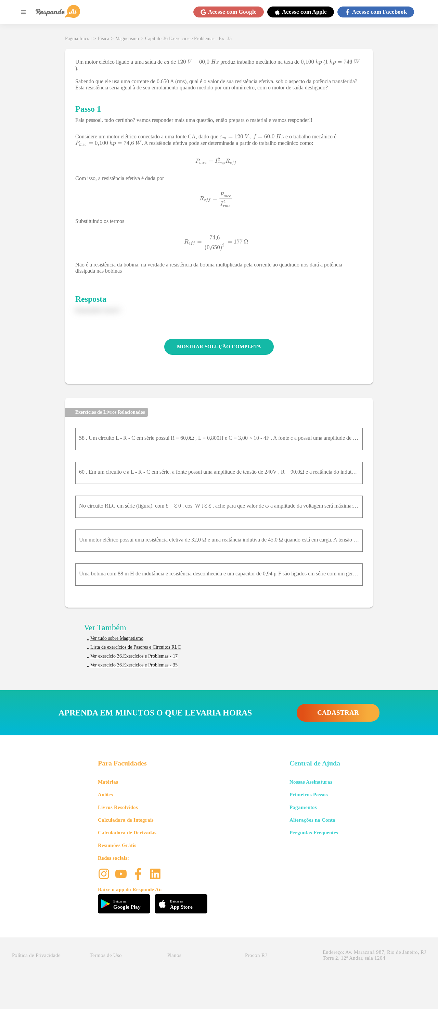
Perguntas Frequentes (313, 832)
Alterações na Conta (312, 820)
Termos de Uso (106, 955)
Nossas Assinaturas (310, 782)
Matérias (108, 782)
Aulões (105, 794)
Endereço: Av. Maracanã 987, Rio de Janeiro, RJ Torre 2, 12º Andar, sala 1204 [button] (374, 955)
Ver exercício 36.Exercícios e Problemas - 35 (134, 665)
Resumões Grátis (117, 845)
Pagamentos (303, 807)
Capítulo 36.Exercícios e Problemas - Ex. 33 (188, 38)
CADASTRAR (338, 712)
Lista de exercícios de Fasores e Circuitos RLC (135, 647)
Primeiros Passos (308, 794)
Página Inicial (78, 38)
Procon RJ (256, 955)
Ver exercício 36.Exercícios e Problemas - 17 (134, 656)
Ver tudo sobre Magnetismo (116, 638)
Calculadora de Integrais (126, 820)
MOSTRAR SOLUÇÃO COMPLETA (219, 346)
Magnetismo (127, 38)
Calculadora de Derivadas (127, 832)
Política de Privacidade (36, 955)
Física (103, 38)
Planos (174, 955)
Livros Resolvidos (118, 807)
